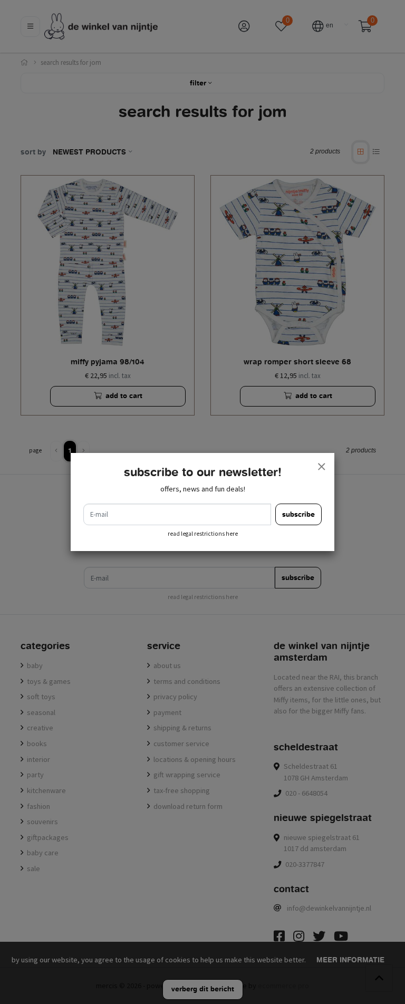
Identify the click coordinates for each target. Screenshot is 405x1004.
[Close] (321, 466)
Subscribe (298, 514)
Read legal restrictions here (203, 533)
